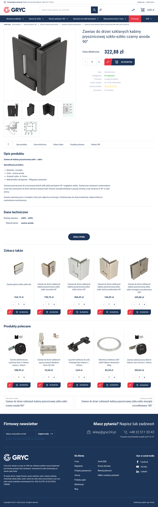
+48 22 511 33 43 (48, 2)
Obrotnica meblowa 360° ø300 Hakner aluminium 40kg (109, 362)
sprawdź (117, 82)
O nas (76, 461)
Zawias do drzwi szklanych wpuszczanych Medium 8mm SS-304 (49, 362)
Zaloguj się (140, 2)
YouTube (144, 467)
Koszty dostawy (104, 466)
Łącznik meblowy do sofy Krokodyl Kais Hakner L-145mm (79, 362)
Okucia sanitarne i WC (30, 24)
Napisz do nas (27, 2)
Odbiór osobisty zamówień (108, 475)
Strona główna (16, 24)
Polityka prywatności (82, 470)
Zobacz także (58, 144)
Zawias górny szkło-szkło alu (19, 284)
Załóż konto (150, 2)
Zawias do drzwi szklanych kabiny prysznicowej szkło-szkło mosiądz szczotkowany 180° (139, 288)
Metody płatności (105, 470)
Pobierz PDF (95, 144)
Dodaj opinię (79, 237)
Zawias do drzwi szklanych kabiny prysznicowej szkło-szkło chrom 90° (79, 287)
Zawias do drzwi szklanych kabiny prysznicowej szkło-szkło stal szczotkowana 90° (109, 287)
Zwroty (77, 475)
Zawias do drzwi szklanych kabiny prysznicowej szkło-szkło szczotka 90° (49, 287)
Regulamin (78, 466)
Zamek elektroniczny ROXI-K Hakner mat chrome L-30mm (139, 361)
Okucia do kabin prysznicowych (49, 24)
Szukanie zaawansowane (100, 9)
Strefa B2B (102, 461)
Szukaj (94, 9)
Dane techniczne (40, 144)
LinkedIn (144, 471)
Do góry (8, 144)
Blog (76, 489)
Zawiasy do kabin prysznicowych (71, 24)
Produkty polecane (77, 144)
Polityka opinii (80, 480)
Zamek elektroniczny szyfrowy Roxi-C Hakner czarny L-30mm (19, 362)
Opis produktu (21, 144)
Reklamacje (79, 484)
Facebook (144, 462)
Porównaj (107, 62)
